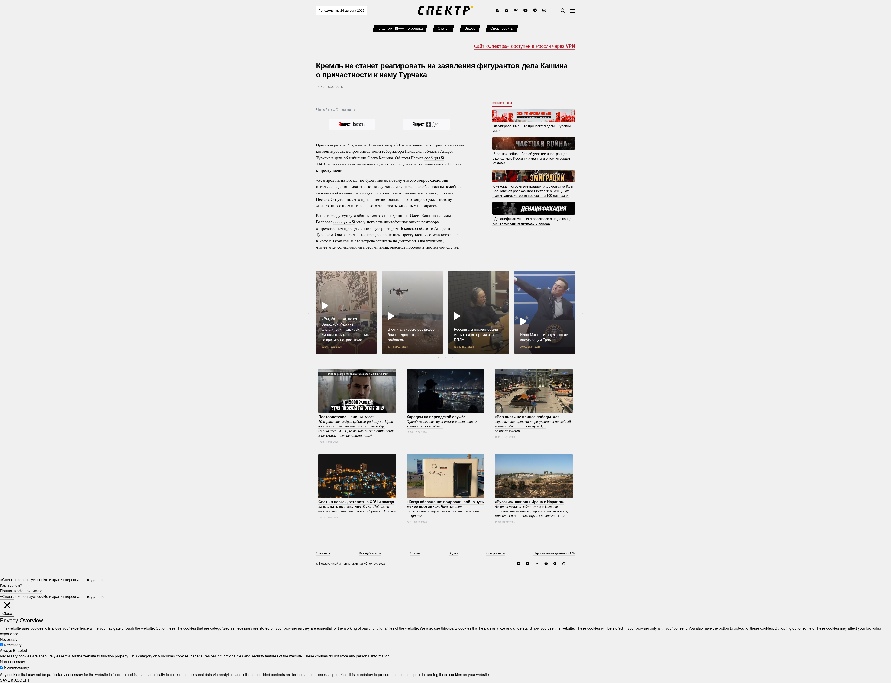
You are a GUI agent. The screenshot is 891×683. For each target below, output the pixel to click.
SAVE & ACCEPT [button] (15, 680)
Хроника (415, 28)
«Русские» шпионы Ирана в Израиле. (531, 508)
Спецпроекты (502, 28)
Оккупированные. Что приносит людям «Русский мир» (531, 128)
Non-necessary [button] (12, 661)
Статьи (444, 28)
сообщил (432, 157)
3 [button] (452, 357)
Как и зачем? (11, 585)
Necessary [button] (9, 639)
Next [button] (581, 312)
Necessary (13, 644)
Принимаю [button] (9, 590)
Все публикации (370, 553)
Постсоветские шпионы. (356, 425)
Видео (470, 28)
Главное (385, 28)
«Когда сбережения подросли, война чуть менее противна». (445, 508)
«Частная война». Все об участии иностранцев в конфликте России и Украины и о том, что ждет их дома (531, 158)
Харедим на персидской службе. (442, 421)
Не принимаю (30, 590)
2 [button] (445, 357)
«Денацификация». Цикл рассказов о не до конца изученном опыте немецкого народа (531, 220)
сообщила (342, 221)
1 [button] (438, 357)
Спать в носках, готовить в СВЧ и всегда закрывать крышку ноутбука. (357, 506)
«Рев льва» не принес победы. (533, 423)
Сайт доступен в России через (524, 45)
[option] (346, 312)
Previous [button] (309, 312)
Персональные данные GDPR (554, 553)
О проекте (323, 553)
